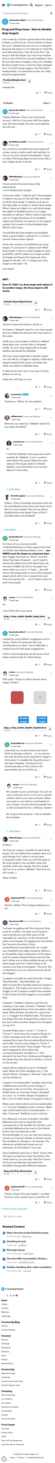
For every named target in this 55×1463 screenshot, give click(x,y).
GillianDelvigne (15, 177)
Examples (5, 1351)
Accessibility (6, 1411)
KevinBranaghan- (18, 496)
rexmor (12, 597)
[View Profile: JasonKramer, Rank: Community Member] (9, 443)
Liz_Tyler (27, 1270)
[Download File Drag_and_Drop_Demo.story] (35, 1172)
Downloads (6, 1347)
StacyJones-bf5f (16, 921)
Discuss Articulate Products (16, 13)
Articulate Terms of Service (12, 1444)
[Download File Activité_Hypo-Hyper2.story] (35, 303)
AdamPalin (28, 1253)
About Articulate (8, 1395)
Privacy (21, 1457)
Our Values (5, 1403)
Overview (5, 1429)
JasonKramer (18, 442)
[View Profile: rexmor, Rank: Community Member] (5, 598)
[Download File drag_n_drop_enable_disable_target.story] (48, 618)
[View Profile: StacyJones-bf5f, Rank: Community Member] (5, 922)
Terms (12, 1457)
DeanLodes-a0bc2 (18, 20)
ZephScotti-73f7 (18, 898)
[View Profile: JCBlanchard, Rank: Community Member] (7, 417)
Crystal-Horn (16, 394)
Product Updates (8, 1330)
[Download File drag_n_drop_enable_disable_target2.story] (50, 729)
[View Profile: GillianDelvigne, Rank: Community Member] (5, 178)
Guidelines (5, 1377)
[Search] (31, 5)
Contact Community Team (12, 1381)
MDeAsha (27, 1236)
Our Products (6, 1399)
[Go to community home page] (18, 5)
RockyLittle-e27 (16, 537)
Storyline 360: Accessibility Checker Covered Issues (27, 1258)
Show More (14, 489)
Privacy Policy (7, 1432)
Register (39, 5)
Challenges (6, 1316)
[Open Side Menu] (3, 5)
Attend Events (7, 1363)
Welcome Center (8, 1373)
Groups (4, 1359)
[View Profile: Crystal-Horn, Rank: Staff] (7, 395)
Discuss (4, 1339)
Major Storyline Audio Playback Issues (27, 1232)
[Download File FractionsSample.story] (29, 81)
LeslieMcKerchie (26, 1262)
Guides (4, 1304)
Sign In (48, 5)
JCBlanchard (16, 416)
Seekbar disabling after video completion (29, 1267)
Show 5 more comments (15, 1208)
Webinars (5, 1312)
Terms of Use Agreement (11, 1440)
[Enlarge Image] (27, 705)
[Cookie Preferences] (4, 1458)
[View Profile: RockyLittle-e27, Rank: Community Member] (5, 538)
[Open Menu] (51, 13)
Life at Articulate (8, 1419)
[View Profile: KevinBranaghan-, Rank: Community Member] (7, 497)
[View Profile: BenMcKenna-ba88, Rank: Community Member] (5, 143)
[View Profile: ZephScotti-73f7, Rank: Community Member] (7, 899)
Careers (4, 1415)
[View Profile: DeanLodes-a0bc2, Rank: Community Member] (5, 21)
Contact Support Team (10, 1385)
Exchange (5, 1343)
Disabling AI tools (16, 1241)
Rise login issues (16, 1249)
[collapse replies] (27, 108)
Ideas (3, 1355)
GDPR (3, 1436)
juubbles (22, 1245)
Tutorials (4, 1308)
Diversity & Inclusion (9, 1407)
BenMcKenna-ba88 (17, 142)
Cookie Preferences (35, 1457)
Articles (4, 1326)
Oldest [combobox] (47, 103)
